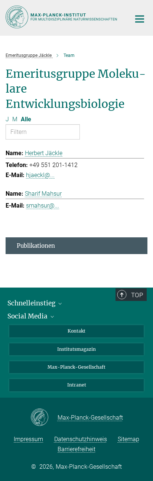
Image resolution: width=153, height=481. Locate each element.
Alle (26, 119)
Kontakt (76, 331)
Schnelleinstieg (32, 303)
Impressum (28, 439)
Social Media (28, 316)
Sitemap (128, 439)
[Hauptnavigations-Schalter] (139, 19)
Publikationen (36, 245)
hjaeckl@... (40, 175)
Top (137, 295)
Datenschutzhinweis (80, 439)
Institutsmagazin (76, 349)
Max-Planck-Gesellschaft (76, 367)
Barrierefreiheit (76, 449)
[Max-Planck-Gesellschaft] (44, 418)
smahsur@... (42, 205)
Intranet (76, 385)
